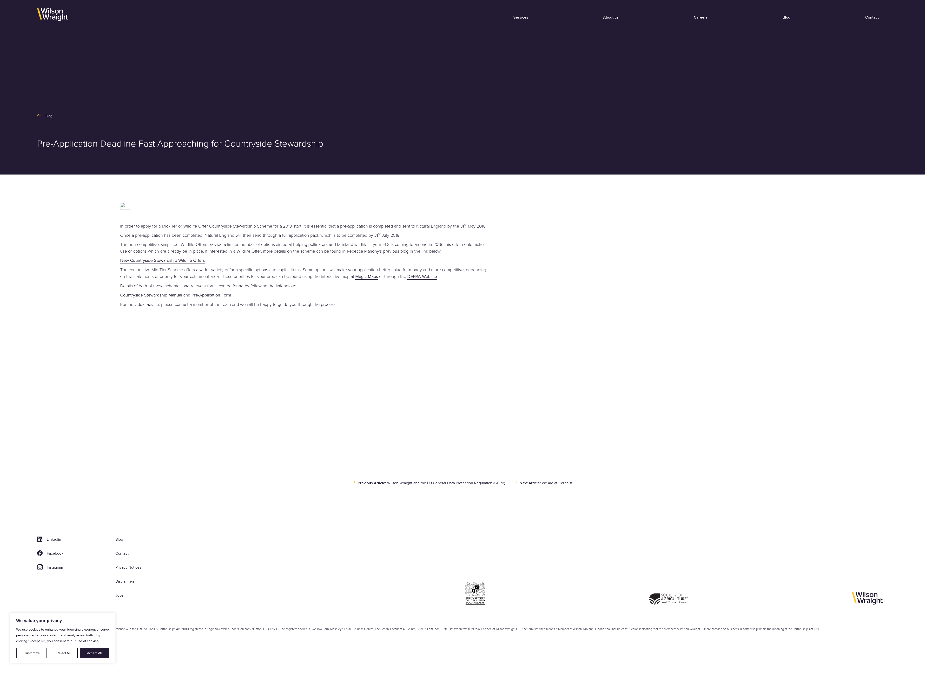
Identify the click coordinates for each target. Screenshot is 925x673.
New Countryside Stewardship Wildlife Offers (162, 260)
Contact (872, 17)
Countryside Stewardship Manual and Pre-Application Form (175, 295)
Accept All (94, 653)
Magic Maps (366, 276)
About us (611, 17)
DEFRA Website (422, 276)
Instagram (55, 567)
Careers (701, 17)
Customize (32, 653)
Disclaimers (125, 581)
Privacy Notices (128, 567)
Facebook (55, 553)
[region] (63, 638)
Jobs (119, 595)
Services (520, 17)
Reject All (63, 653)
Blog (786, 17)
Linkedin (54, 539)
